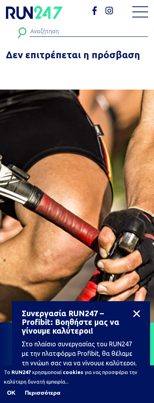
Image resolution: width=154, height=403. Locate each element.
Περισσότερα (42, 393)
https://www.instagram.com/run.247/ (110, 11)
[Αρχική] (34, 12)
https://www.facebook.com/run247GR (97, 11)
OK (11, 393)
